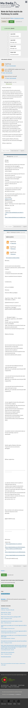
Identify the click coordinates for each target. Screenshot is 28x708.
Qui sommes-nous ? (5, 685)
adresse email (8, 199)
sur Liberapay (11, 694)
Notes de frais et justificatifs (7, 652)
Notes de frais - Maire (6, 612)
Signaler (22, 150)
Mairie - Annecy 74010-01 (6, 614)
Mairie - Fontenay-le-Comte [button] (13, 232)
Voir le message (12, 65)
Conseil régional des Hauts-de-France (8, 632)
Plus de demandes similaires (6, 656)
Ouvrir (7, 65)
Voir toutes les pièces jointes (12, 257)
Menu (26, 1)
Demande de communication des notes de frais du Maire (14, 641)
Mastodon (10, 703)
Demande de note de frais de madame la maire (11, 621)
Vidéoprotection (5, 608)
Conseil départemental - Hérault (7, 649)
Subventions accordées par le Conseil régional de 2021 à (14, 631)
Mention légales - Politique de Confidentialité (10, 686)
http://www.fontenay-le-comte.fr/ (14, 543)
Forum (19, 703)
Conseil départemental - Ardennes (8, 638)
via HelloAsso (18, 694)
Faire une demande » (7, 585)
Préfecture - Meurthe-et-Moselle (7, 609)
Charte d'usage (21, 685)
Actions (4, 21)
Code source (3, 703)
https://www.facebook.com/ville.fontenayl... (15, 547)
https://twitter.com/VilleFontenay (14, 548)
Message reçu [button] (10, 156)
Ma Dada (10, 4)
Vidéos (14, 703)
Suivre (11, 21)
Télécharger (13, 243)
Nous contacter (13, 685)
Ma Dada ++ (4, 599)
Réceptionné (9, 84)
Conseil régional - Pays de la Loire (8, 628)
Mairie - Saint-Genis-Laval (6, 622)
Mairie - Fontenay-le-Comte (17, 18)
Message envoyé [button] (8, 82)
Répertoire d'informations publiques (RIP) (11, 616)
